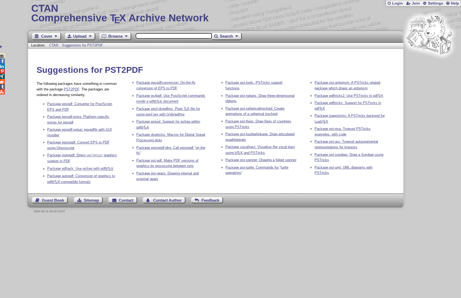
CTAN (53, 45)
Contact (126, 200)
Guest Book (53, 200)
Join (416, 3)
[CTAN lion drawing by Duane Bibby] (429, 64)
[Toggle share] (1, 46)
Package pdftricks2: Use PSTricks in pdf (349, 96)
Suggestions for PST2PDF (82, 45)
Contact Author (167, 200)
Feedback (210, 200)
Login (397, 3)
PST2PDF (71, 89)
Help (455, 3)
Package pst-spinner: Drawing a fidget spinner (260, 160)
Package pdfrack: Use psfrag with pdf (80, 169)
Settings (435, 3)
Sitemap (91, 200)
